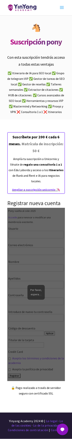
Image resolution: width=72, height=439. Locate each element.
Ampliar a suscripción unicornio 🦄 (36, 189)
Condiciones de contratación (28, 430)
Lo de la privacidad (46, 425)
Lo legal (52, 421)
